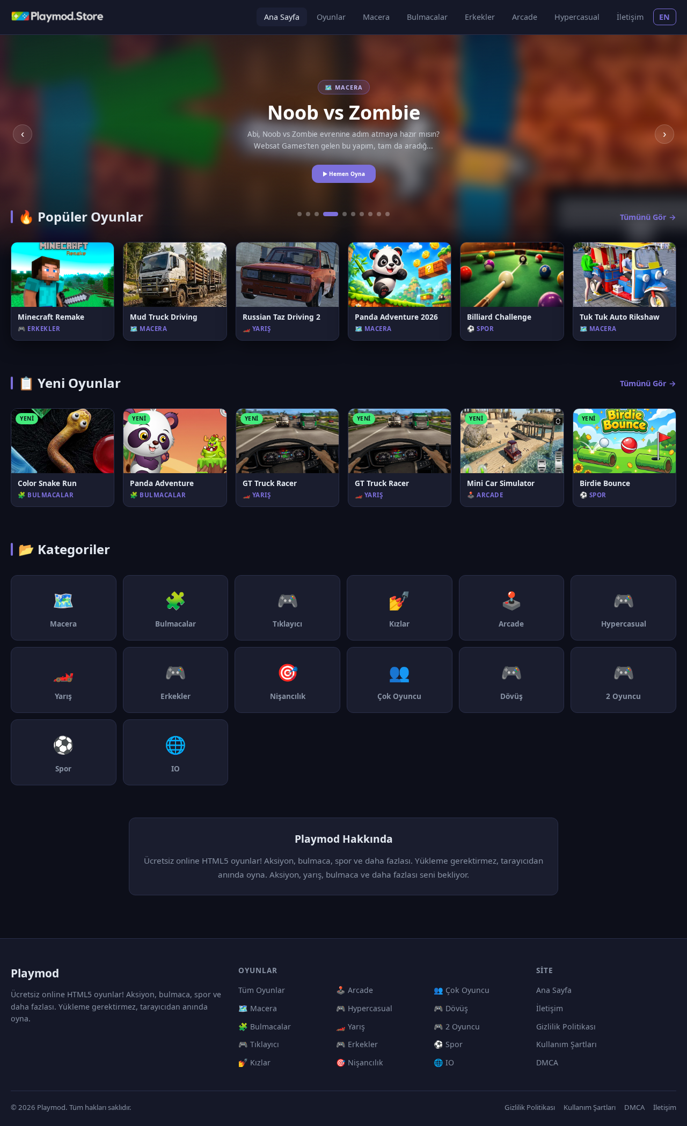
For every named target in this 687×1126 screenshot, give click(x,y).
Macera (376, 17)
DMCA (547, 1062)
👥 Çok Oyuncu (461, 990)
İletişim (630, 17)
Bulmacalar (427, 17)
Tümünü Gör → (648, 217)
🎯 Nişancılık (359, 1062)
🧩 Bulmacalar (264, 1026)
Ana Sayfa (281, 17)
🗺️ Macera (257, 1008)
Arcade (524, 17)
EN (664, 17)
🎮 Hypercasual (364, 1008)
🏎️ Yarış (350, 1026)
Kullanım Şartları (566, 1044)
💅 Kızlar (254, 1062)
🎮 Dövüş (451, 1008)
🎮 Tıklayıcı (258, 1044)
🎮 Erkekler (357, 1044)
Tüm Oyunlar (261, 990)
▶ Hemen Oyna (344, 174)
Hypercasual (577, 17)
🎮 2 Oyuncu (457, 1026)
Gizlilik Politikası (566, 1026)
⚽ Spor (448, 1044)
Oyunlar (331, 17)
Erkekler (480, 17)
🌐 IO (444, 1062)
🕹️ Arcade (354, 990)
